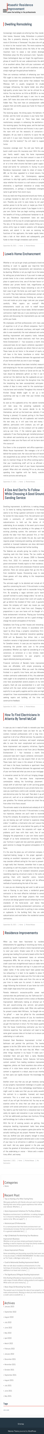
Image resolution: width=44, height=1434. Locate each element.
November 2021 (10, 1364)
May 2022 (8, 1333)
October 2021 (9, 1370)
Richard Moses (30, 245)
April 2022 (8, 1338)
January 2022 (9, 1354)
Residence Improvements (21, 933)
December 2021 (10, 1359)
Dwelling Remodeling (18, 24)
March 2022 (9, 1343)
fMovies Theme (13, 1431)
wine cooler (6, 1410)
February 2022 (10, 1348)
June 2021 (8, 1391)
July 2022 (8, 1322)
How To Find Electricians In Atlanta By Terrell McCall (22, 717)
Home (21, 245)
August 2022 (9, 1317)
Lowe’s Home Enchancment (23, 254)
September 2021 (10, 1375)
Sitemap (21, 1424)
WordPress (32, 1431)
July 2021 (8, 1385)
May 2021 (8, 1396)
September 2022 (10, 1312)
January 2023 (9, 1306)
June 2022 (8, 1327)
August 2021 (9, 1380)
